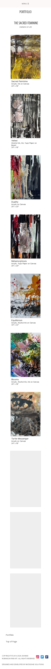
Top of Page (11, 641)
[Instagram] (37, 656)
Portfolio (10, 635)
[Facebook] (46, 656)
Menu (25, 4)
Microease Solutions (35, 664)
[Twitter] (42, 656)
